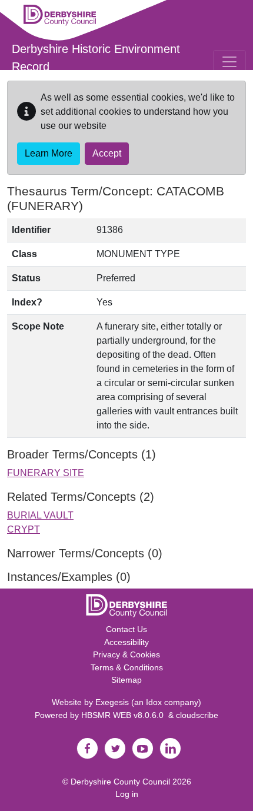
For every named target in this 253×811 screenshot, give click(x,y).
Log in (126, 794)
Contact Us (126, 629)
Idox (154, 702)
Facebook (87, 748)
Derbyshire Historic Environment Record (96, 57)
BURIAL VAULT (40, 515)
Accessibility (126, 642)
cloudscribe (197, 715)
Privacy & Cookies (126, 654)
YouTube (142, 748)
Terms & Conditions (127, 667)
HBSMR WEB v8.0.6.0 (124, 715)
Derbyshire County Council (120, 781)
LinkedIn (170, 748)
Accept (106, 153)
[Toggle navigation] (229, 62)
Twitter (114, 748)
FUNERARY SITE (45, 473)
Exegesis (112, 702)
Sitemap (126, 679)
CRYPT (23, 529)
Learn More (48, 153)
